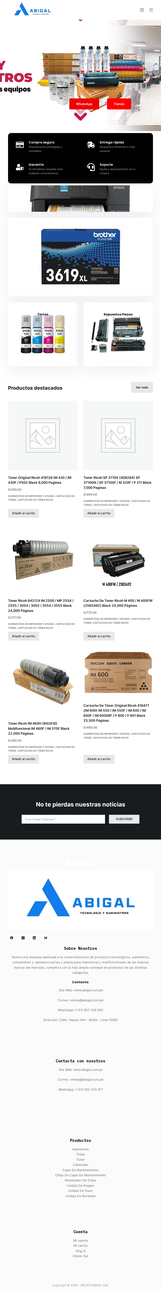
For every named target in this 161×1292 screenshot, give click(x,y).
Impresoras (80, 197)
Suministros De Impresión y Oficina (31, 496)
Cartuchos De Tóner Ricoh (35, 499)
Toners (80, 230)
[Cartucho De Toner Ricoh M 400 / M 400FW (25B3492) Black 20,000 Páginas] (118, 558)
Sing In (81, 1251)
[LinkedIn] (34, 937)
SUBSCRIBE (124, 819)
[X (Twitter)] (23, 937)
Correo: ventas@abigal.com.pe (80, 1000)
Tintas (42, 314)
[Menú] (151, 10)
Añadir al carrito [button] (23, 513)
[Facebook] (12, 937)
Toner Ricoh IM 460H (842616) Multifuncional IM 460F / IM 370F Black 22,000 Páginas (39, 728)
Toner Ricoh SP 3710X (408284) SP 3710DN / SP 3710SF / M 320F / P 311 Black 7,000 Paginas (117, 483)
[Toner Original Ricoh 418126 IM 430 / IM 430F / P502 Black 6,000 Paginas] (43, 435)
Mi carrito (80, 1246)
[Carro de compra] (142, 10)
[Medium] (45, 937)
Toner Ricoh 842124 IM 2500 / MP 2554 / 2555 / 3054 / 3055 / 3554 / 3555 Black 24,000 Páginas (40, 606)
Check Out (80, 1256)
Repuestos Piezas (118, 314)
